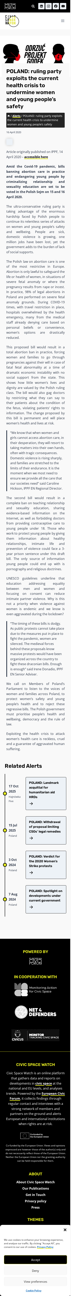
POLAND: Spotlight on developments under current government (45, 895)
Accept (35, 1260)
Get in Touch (36, 1195)
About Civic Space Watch (35, 1182)
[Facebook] (56, 6)
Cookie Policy (33, 1290)
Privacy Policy (45, 1247)
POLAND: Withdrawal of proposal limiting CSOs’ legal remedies (45, 826)
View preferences (35, 1282)
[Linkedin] (41, 6)
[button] (65, 1230)
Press (35, 1207)
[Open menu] (62, 21)
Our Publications (35, 1188)
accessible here (36, 157)
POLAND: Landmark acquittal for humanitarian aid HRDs (44, 790)
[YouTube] (63, 6)
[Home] (8, 116)
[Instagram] (48, 6)
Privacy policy (35, 1201)
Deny (35, 1271)
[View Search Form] (33, 6)
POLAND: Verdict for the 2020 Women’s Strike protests (44, 861)
